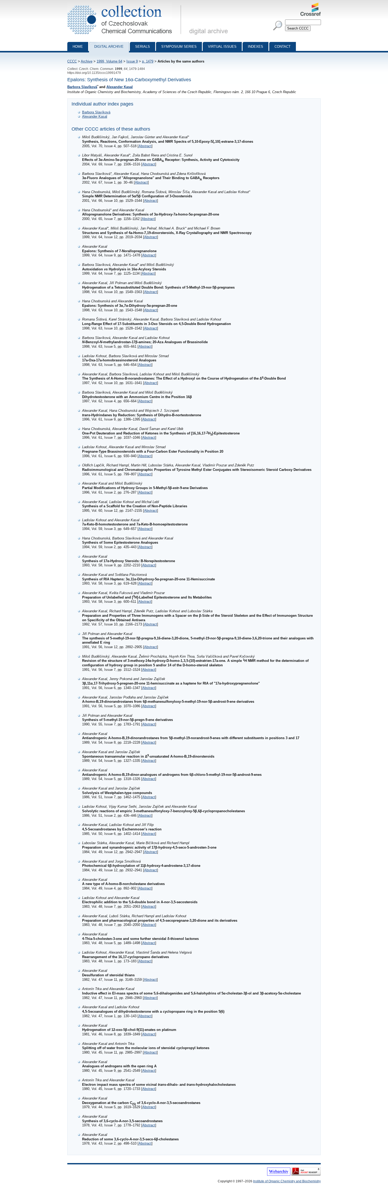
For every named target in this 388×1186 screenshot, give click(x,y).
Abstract (145, 146)
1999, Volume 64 (109, 61)
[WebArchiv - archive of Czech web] (278, 1174)
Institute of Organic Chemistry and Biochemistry (287, 1181)
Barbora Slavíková (82, 87)
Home (78, 47)
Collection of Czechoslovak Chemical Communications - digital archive (125, 5)
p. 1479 (147, 61)
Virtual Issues (222, 47)
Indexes (255, 47)
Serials (142, 47)
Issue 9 (132, 61)
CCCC (72, 61)
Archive (86, 61)
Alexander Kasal (119, 87)
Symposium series (179, 47)
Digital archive (109, 47)
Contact (283, 47)
